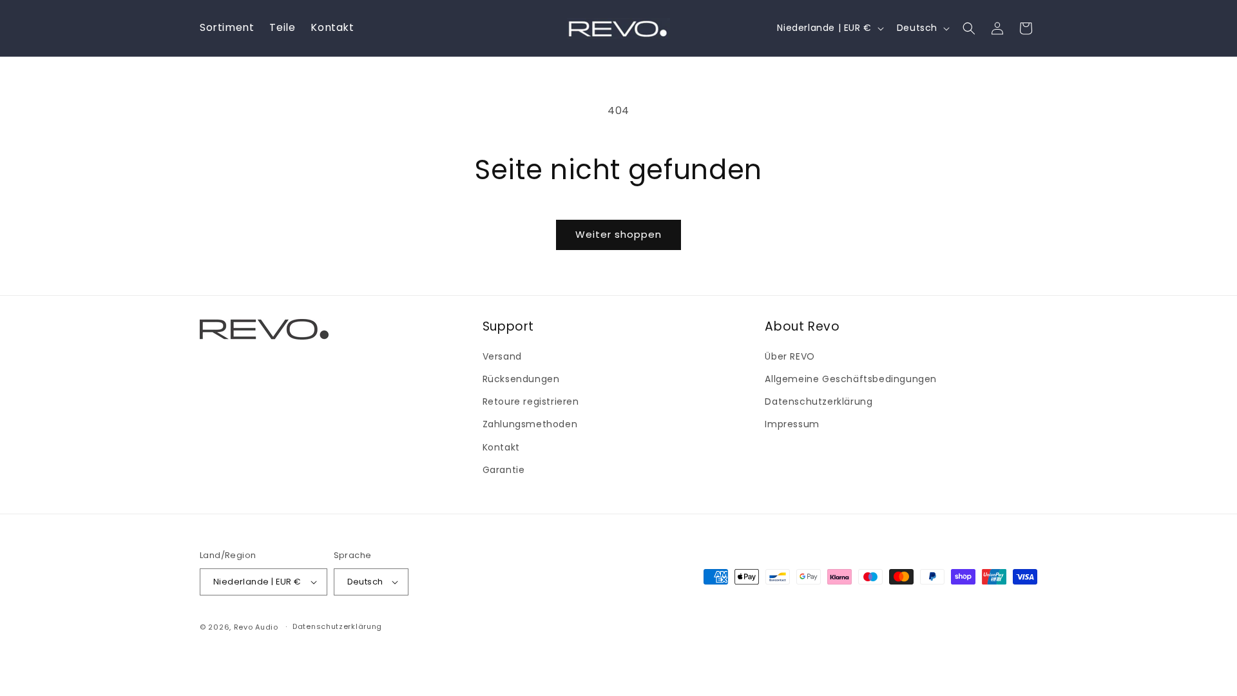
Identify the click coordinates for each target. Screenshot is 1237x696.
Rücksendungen (521, 378)
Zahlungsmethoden (530, 424)
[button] (969, 28)
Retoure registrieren (531, 401)
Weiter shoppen (618, 234)
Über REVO (789, 356)
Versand (502, 356)
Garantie (504, 469)
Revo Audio (256, 627)
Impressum (792, 424)
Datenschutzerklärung (818, 401)
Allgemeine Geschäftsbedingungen (851, 378)
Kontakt (501, 447)
